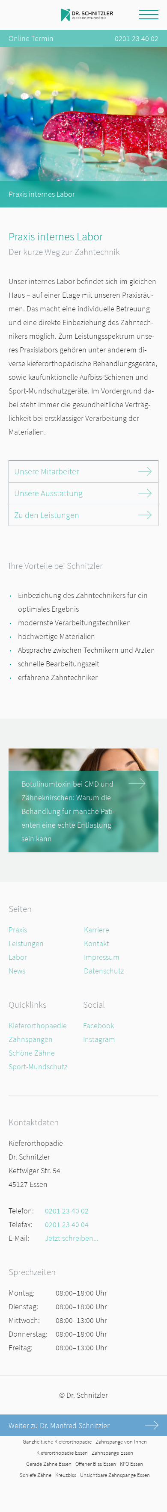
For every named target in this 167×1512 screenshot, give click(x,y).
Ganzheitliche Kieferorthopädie (57, 1441)
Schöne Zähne (32, 1053)
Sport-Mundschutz (38, 1066)
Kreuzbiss (65, 1475)
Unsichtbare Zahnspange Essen (115, 1475)
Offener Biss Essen (95, 1464)
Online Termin (31, 38)
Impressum (101, 957)
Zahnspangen (31, 1039)
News (17, 971)
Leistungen (26, 943)
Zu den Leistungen (46, 514)
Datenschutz (104, 971)
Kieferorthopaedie (38, 1025)
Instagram (99, 1039)
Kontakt (96, 943)
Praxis (18, 930)
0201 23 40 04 (67, 1224)
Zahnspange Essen (112, 1453)
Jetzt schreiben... (71, 1238)
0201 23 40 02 (136, 38)
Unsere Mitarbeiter (46, 471)
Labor (18, 957)
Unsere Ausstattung (48, 493)
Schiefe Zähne (35, 1475)
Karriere (96, 930)
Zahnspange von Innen (121, 1441)
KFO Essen (131, 1464)
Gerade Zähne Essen (49, 1464)
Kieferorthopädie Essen (62, 1453)
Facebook (98, 1025)
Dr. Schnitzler (87, 1395)
